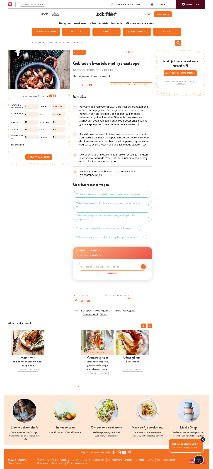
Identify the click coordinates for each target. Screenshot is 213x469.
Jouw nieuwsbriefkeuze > (180, 73)
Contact (140, 459)
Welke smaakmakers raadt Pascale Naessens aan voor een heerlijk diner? (107, 204)
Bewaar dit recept (120, 84)
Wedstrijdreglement (166, 459)
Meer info (112, 273)
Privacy (40, 459)
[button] (190, 4)
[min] (50, 95)
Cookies (77, 459)
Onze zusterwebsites (77, 463)
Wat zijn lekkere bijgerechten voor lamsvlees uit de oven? (103, 228)
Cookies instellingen (94, 459)
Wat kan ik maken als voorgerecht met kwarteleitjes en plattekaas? (108, 194)
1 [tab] (78, 386)
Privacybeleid (180, 84)
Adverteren (57, 463)
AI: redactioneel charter (120, 459)
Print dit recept (142, 84)
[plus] (54, 95)
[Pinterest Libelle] (129, 452)
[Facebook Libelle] (113, 452)
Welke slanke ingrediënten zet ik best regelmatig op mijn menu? (106, 237)
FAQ (150, 459)
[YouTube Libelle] (124, 452)
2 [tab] (81, 386)
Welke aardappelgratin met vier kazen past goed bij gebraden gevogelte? (105, 217)
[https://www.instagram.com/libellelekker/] (119, 452)
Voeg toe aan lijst (38, 157)
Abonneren (42, 463)
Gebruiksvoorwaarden (58, 459)
